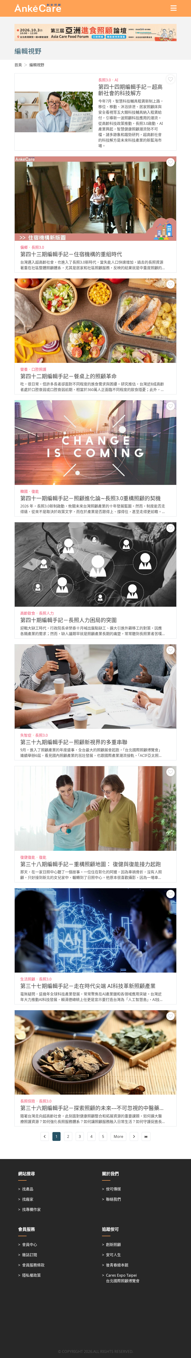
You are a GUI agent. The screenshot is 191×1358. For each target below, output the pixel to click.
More (118, 1136)
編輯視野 (36, 64)
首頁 (18, 64)
